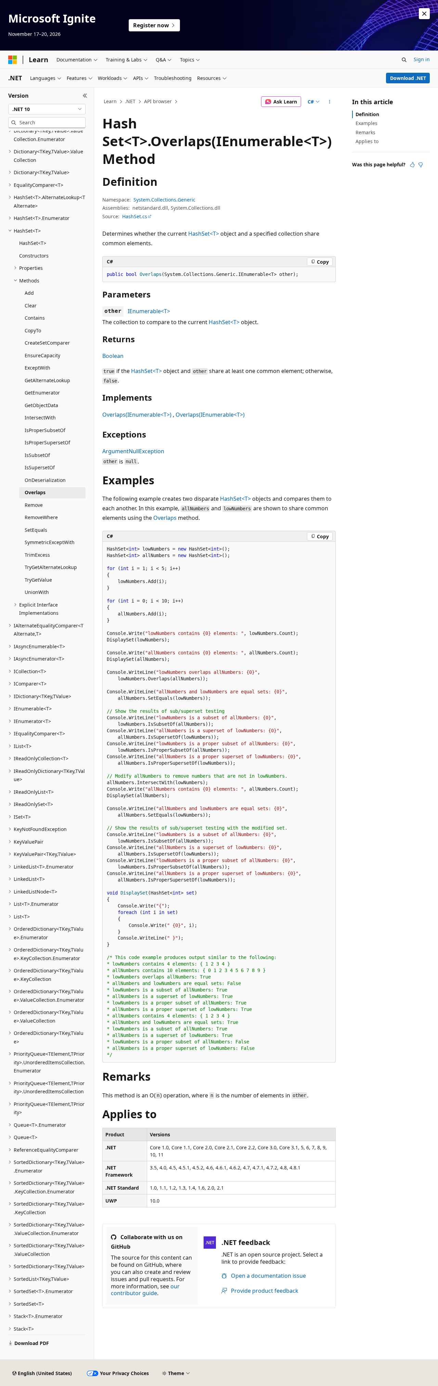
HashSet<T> (203, 233)
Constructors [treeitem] (34, 255)
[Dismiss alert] (424, 13)
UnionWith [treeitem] (37, 592)
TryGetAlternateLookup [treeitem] (51, 567)
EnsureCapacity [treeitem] (42, 355)
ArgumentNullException (133, 451)
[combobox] (47, 109)
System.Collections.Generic (164, 199)
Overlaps (165, 518)
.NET (130, 101)
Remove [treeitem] (34, 505)
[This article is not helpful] (420, 165)
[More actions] (330, 101)
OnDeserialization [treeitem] (45, 480)
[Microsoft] (12, 59)
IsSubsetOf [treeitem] (37, 455)
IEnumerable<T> (149, 311)
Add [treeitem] (29, 293)
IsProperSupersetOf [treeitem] (47, 442)
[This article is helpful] (412, 165)
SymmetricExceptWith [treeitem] (50, 542)
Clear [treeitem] (31, 305)
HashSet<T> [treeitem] (32, 243)
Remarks (365, 132)
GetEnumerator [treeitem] (42, 392)
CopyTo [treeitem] (33, 330)
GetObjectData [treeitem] (41, 405)
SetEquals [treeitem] (36, 530)
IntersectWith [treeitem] (40, 417)
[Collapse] (85, 95)
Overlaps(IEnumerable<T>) (136, 414)
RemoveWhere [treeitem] (41, 517)
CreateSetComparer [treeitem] (47, 342)
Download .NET (408, 78)
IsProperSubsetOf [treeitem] (45, 430)
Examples (366, 123)
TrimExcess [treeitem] (37, 555)
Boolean (113, 356)
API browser (158, 101)
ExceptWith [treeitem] (37, 367)
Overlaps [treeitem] (35, 492)
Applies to (367, 141)
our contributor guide (145, 1290)
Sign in (422, 59)
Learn (110, 101)
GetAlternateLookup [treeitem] (47, 380)
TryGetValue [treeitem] (38, 580)
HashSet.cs (134, 216)
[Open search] (404, 60)
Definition (367, 114)
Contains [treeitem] (35, 318)
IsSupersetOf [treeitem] (40, 467)
